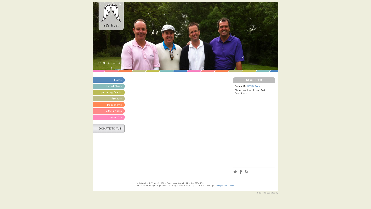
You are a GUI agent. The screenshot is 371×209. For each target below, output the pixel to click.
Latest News (114, 86)
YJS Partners (114, 111)
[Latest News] (246, 173)
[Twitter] (235, 173)
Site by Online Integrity (267, 193)
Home (118, 80)
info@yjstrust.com (225, 185)
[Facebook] (240, 173)
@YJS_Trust (254, 86)
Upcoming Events (111, 92)
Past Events (114, 104)
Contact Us (115, 117)
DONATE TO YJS (110, 128)
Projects (116, 98)
